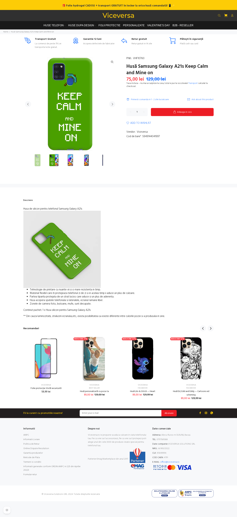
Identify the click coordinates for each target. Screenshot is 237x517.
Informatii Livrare (31, 439)
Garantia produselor (33, 453)
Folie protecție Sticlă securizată (46, 388)
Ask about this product (203, 99)
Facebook (143, 388)
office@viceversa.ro (169, 462)
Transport (193, 83)
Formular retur (30, 474)
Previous (28, 104)
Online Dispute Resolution (36, 448)
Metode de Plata (31, 457)
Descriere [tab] (28, 200)
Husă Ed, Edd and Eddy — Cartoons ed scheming (191, 393)
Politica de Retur (31, 444)
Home (5, 31)
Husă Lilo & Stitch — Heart (142, 391)
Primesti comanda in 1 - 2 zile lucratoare (150, 99)
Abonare (169, 413)
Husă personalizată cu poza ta (94, 391)
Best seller (94, 388)
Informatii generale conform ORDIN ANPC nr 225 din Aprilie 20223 (51, 468)
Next (112, 104)
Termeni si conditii (32, 462)
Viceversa (142, 132)
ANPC (26, 435)
